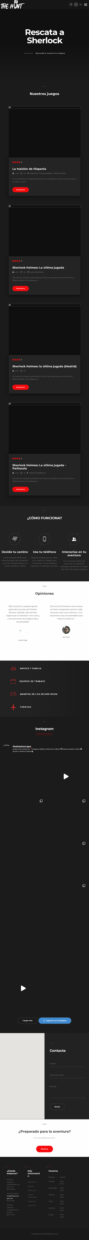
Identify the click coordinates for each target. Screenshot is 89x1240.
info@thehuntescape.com (13, 1197)
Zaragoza (32, 1182)
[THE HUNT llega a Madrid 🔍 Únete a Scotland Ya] (66, 776)
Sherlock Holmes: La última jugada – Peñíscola (39, 467)
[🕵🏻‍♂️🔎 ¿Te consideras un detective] (23, 861)
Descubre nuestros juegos (50, 53)
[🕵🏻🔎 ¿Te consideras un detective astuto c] (66, 818)
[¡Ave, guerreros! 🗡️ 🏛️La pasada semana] (23, 818)
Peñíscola (32, 1190)
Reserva (44, 1149)
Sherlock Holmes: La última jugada (38, 267)
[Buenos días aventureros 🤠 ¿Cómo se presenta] (66, 945)
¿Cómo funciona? (32, 1196)
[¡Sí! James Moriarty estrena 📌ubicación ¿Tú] (23, 988)
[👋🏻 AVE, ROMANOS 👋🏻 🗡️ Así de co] (23, 776)
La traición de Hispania (29, 169)
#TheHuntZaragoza (44, 733)
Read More (20, 190)
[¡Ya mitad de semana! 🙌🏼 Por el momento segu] (23, 903)
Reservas (32, 1201)
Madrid (31, 1186)
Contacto (32, 1206)
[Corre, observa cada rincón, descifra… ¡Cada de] (66, 903)
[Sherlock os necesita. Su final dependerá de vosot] (66, 988)
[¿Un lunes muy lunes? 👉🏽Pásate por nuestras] (23, 945)
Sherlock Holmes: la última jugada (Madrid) (44, 366)
